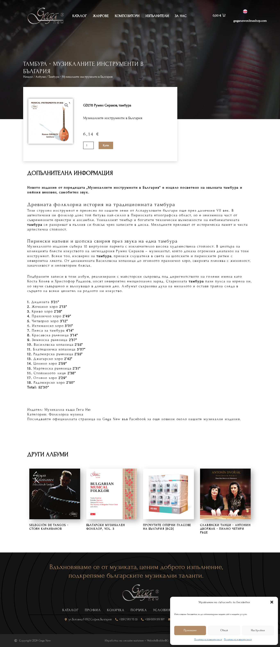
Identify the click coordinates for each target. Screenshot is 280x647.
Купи (106, 145)
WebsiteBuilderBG (157, 640)
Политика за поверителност (208, 639)
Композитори (127, 16)
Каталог (79, 16)
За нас (181, 16)
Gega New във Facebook (124, 419)
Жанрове (101, 16)
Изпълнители (157, 16)
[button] (272, 602)
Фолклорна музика (66, 414)
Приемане (190, 630)
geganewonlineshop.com (250, 21)
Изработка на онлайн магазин (124, 640)
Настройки (258, 630)
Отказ (224, 630)
